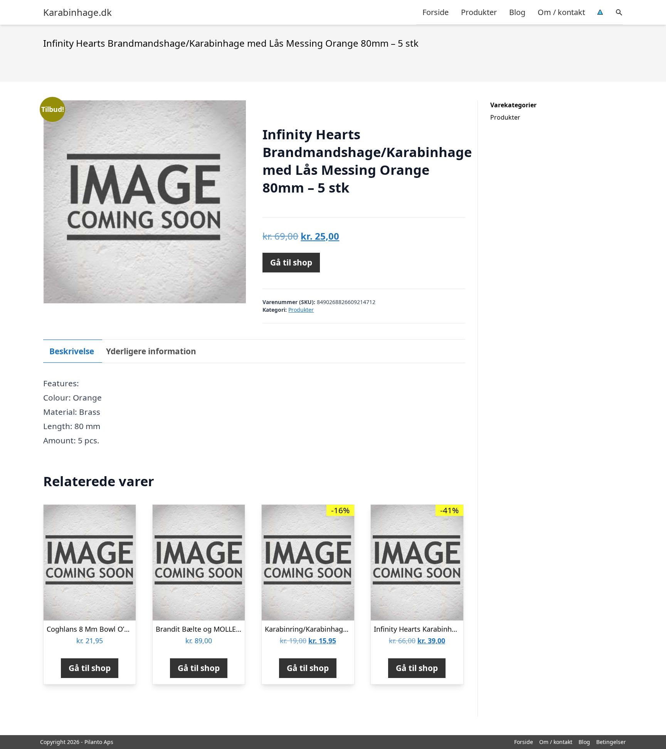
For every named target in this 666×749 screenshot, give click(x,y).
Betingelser (611, 742)
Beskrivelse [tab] (71, 351)
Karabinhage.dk (77, 12)
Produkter (479, 12)
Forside (435, 12)
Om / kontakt (561, 12)
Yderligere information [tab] (151, 351)
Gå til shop (291, 262)
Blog (517, 12)
